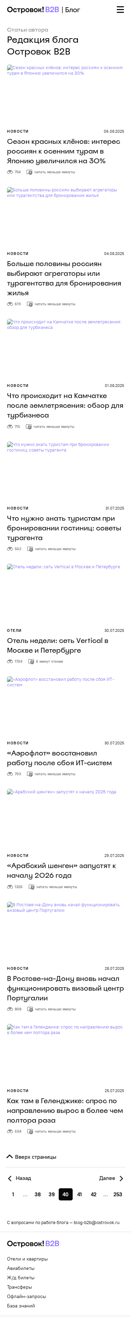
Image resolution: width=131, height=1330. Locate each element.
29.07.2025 (114, 855)
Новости (18, 131)
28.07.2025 (114, 968)
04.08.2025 (114, 253)
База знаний (21, 1306)
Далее (108, 1177)
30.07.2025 (114, 630)
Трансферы (19, 1287)
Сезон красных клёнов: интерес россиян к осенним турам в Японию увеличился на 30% (63, 151)
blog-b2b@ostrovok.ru (96, 1222)
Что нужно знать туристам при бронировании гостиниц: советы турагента (64, 528)
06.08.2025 (114, 131)
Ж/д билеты (21, 1277)
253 (118, 1194)
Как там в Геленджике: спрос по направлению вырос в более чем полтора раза (65, 1110)
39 (52, 1194)
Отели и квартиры (27, 1259)
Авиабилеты (21, 1268)
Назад (22, 1177)
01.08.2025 (114, 385)
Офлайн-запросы (26, 1296)
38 (38, 1194)
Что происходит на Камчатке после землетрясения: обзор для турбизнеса (65, 405)
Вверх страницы (35, 1156)
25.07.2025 (114, 1090)
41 (79, 1194)
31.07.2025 (114, 508)
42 (93, 1194)
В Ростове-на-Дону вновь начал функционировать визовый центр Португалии (65, 988)
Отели (14, 630)
